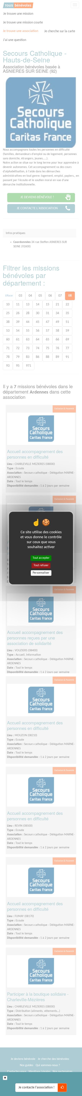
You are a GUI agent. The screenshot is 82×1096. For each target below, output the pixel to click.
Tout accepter (41, 558)
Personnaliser (41, 572)
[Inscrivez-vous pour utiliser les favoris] (5, 1078)
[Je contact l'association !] (62, 1087)
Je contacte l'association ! (36, 1087)
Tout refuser (41, 565)
